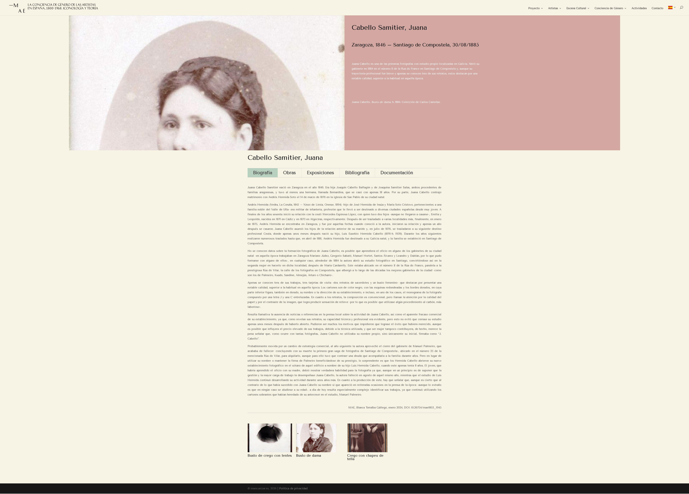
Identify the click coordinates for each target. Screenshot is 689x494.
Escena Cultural (576, 8)
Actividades (639, 8)
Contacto (657, 8)
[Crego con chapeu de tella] (367, 438)
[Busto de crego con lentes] (270, 438)
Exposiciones (320, 172)
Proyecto (534, 8)
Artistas (553, 8)
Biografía (262, 172)
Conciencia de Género (609, 8)
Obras (289, 172)
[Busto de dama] (316, 438)
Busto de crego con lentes (270, 456)
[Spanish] (672, 10)
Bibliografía (357, 172)
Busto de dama (308, 456)
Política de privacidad (293, 488)
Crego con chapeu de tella (365, 457)
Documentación (396, 172)
